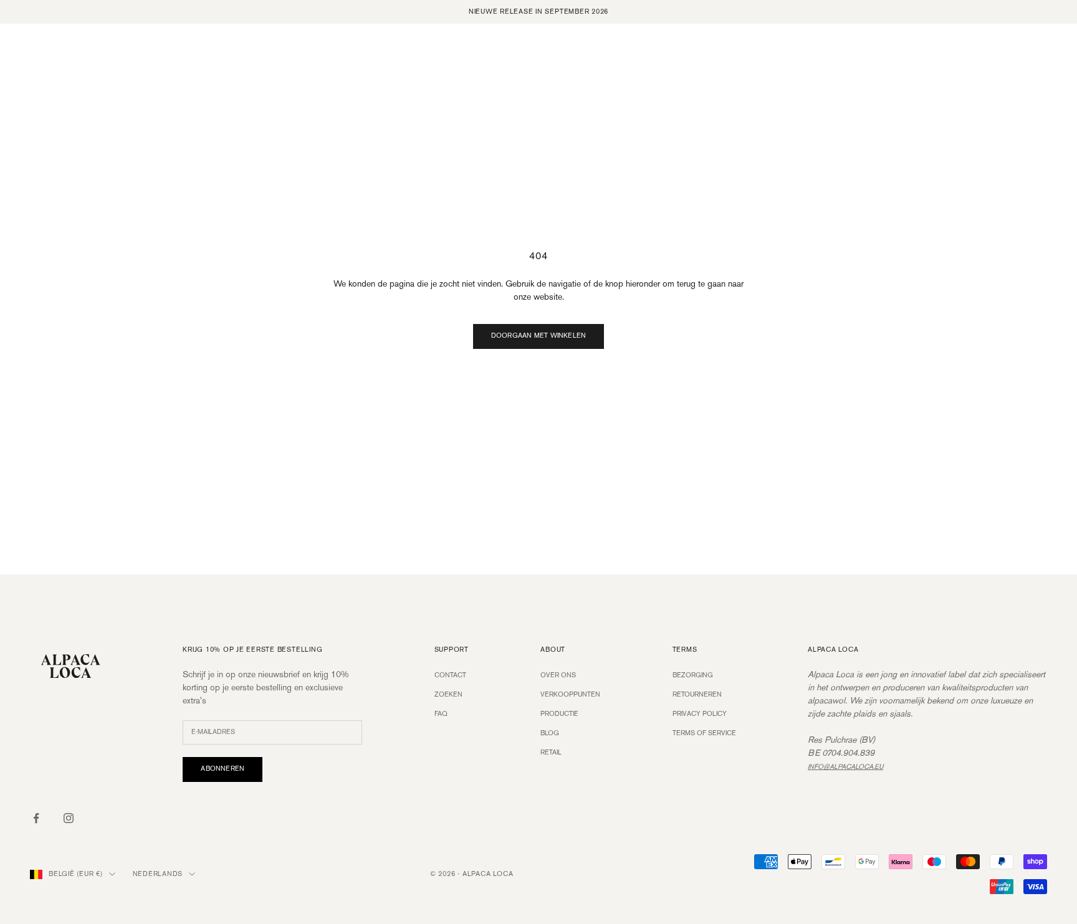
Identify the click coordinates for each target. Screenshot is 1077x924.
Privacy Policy (700, 714)
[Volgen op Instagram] (68, 818)
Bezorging (693, 675)
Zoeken (448, 695)
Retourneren (697, 695)
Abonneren (222, 769)
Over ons (558, 675)
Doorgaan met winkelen (538, 336)
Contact (450, 675)
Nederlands (158, 874)
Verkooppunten (570, 695)
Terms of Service (704, 733)
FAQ (441, 714)
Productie (559, 714)
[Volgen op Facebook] (36, 818)
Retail (551, 753)
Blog (549, 733)
